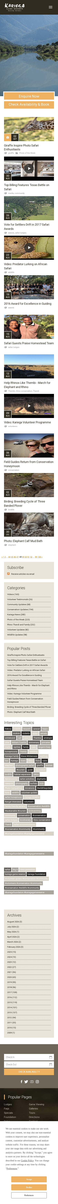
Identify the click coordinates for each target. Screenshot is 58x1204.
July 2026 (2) (13, 927)
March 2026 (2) (14, 942)
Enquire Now (29, 96)
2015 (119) (12, 1002)
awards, (11, 233)
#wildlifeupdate (44, 788)
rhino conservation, (24, 391)
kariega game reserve (15, 874)
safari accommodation (24, 824)
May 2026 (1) (13, 932)
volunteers (12, 426)
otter (7, 742)
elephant (12, 545)
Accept (29, 1179)
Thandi (36, 391)
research (9, 783)
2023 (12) (11, 962)
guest (30, 770)
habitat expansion (22, 774)
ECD (42, 783)
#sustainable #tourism (15, 811)
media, (11, 193)
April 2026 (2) (13, 937)
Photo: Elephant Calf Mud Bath (23, 541)
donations (29, 788)
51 (28, 557)
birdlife (11, 510)
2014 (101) (12, 1007)
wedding (33, 751)
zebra (36, 774)
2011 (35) (11, 1022)
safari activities (27, 779)
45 (12, 557)
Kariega (14, 760)
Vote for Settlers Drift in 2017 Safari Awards (27, 665)
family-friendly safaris (15, 806)
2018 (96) (11, 987)
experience (40, 770)
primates (46, 742)
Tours (32, 1112)
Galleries (33, 1108)
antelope (48, 738)
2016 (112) (12, 997)
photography (22, 783)
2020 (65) (11, 977)
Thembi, (12, 391)
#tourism (20, 770)
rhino (30, 760)
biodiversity (25, 820)
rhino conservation (42, 820)
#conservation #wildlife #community (22, 888)
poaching (9, 770)
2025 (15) (11, 952)
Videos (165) (13, 594)
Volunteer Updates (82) (18, 629)
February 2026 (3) (15, 947)
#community (39, 829)
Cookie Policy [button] (27, 1160)
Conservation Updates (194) (20, 609)
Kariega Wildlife (31, 797)
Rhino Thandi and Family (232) (21, 624)
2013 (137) (12, 1012)
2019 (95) (11, 982)
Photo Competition (13, 788)
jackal (35, 733)
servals (43, 733)
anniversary (34, 742)
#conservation (39, 815)
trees (33, 747)
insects (17, 729)
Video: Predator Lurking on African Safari (26, 670)
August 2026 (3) (14, 921)
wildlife (11, 272)
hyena (7, 733)
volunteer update (29, 792)
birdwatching (35, 811)
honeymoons (11, 751)
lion (6, 760)
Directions (34, 1117)
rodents (26, 733)
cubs (44, 760)
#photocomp (11, 779)
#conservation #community (17, 829)
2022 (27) (11, 967)
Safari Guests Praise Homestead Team (29, 343)
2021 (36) (11, 972)
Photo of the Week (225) (18, 619)
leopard (26, 729)
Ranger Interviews (13, 801)
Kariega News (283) (16, 614)
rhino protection (27, 869)
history (8, 729)
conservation (13, 470)
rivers (23, 760)
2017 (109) (12, 992)
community (19, 193)
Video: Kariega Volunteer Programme (27, 422)
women (49, 765)
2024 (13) (11, 957)
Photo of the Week (27, 153)
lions (7, 792)
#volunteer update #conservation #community (26, 878)
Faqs (6, 1108)
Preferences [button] (12, 1168)
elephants (41, 779)
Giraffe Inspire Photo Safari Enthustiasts (25, 655)
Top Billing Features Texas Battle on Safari (26, 660)
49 (23, 557)
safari (7, 869)
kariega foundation (36, 874)
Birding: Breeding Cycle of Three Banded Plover (29, 707)
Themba (37, 738)
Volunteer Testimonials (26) (20, 599)
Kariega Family (12, 756)
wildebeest (10, 738)
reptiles (16, 747)
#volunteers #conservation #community (23, 883)
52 (31, 557)
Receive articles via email (22, 574)
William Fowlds (19, 742)
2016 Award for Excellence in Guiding (27, 303)
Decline (29, 1187)
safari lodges (20, 233)
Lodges (8, 1104)
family (26, 747)
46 (15, 557)
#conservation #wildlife (39, 806)
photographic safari (25, 765)
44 (9, 557)
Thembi (23, 751)
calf (19, 738)
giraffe (11, 153)
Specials (8, 1112)
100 (39, 557)
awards (11, 308)
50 (26, 557)
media (8, 747)
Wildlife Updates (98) (17, 634)
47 (17, 557)
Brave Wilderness (29, 756)
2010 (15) (11, 1027)
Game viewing (36, 1104)
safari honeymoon (13, 797)
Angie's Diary (44, 747)
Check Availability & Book (29, 104)
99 (36, 557)
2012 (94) (11, 1017)
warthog (44, 756)
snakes (16, 733)
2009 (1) (11, 1032)
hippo (45, 729)
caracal (36, 729)
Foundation (10, 1117)
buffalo (33, 783)
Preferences (29, 1195)
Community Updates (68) (18, 604)
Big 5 (15, 869)
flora (37, 760)
